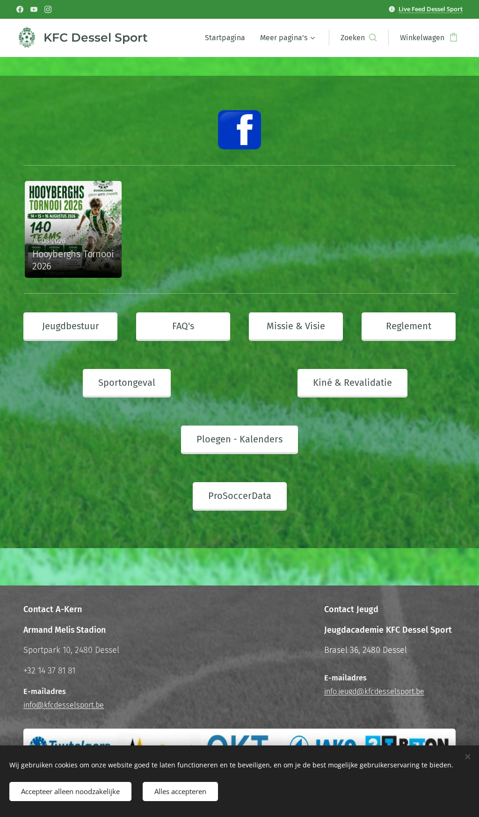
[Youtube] (34, 9)
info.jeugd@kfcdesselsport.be (374, 691)
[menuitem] (228, 38)
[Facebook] (20, 9)
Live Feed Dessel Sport (431, 9)
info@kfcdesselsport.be (63, 705)
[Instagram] (48, 9)
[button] (358, 38)
